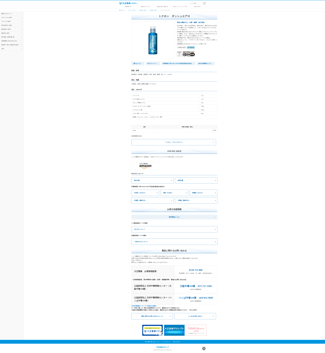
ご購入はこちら (137, 63)
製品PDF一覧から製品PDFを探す (10, 44)
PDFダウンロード (152, 63)
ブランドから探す (6, 21)
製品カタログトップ (6, 13)
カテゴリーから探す (6, 17)
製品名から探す (5, 33)
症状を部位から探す (6, 25)
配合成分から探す (6, 29)
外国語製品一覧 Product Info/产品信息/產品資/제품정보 (177, 63)
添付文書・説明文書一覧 (7, 37)
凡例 (2, 48)
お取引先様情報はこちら (204, 63)
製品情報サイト (135, 3)
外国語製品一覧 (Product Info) (9, 41)
